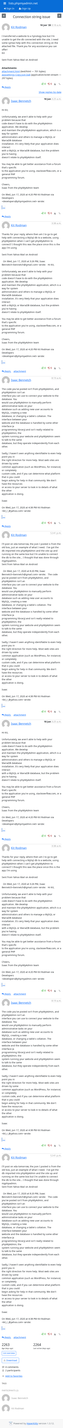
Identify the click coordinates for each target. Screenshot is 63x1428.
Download (11, 1360)
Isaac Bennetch (21, 101)
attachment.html (11, 71)
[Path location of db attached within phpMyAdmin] (4, 16)
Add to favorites (13, 1376)
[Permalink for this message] (59, 84)
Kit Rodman (19, 27)
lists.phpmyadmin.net (23, 3)
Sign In (10, 8)
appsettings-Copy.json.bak (16, 74)
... (4, 207)
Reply (7, 87)
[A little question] (59, 16)
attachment (20, 371)
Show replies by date (50, 92)
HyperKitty (32, 1423)
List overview (9, 1353)
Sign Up (26, 8)
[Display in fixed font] (55, 84)
